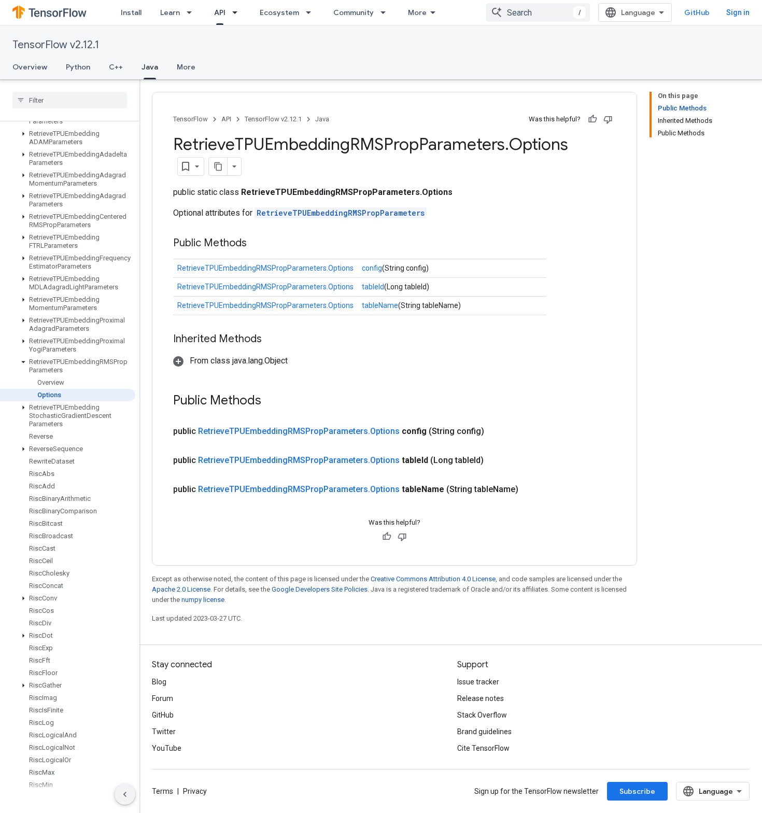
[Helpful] (592, 119)
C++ (116, 67)
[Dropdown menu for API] (237, 12)
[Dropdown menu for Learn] (192, 12)
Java (150, 67)
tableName (380, 305)
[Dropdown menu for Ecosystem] (311, 12)
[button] (67, 138)
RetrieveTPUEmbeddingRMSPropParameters (341, 213)
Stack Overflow (482, 715)
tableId (373, 287)
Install (131, 12)
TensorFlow (190, 119)
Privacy (195, 791)
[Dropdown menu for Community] (386, 12)
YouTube (166, 748)
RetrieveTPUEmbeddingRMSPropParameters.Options (265, 268)
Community (353, 12)
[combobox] (538, 12)
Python (78, 67)
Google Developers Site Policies (320, 589)
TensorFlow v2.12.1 (55, 44)
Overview (29, 67)
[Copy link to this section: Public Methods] (257, 243)
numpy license (202, 600)
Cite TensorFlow (483, 748)
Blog (159, 682)
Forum (162, 698)
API (219, 12)
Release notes (480, 698)
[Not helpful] (608, 119)
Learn (170, 12)
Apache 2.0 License (181, 589)
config (372, 268)
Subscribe (637, 791)
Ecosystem (279, 12)
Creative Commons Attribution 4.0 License (433, 579)
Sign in (738, 12)
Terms (162, 791)
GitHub (697, 12)
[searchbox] (69, 100)
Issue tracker (478, 682)
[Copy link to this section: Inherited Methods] (272, 339)
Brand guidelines (484, 731)
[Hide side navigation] (125, 794)
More (417, 12)
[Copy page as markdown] (218, 166)
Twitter (164, 731)
